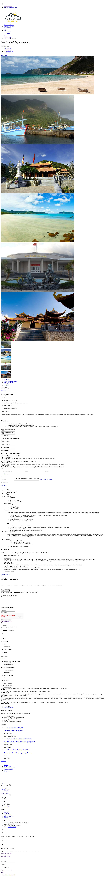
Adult (2, 435)
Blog (5, 29)
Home (5, 35)
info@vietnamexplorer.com (10, 7)
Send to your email (5, 590)
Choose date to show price (46, 479)
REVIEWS (6, 385)
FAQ (5, 770)
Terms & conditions (8, 816)
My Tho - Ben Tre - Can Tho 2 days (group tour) (19, 741)
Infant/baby (3, 447)
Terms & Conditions (9, 769)
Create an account (10, 875)
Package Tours (7, 27)
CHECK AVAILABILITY (10, 381)
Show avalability (4, 450)
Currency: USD (4, 793)
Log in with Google (5, 856)
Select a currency (5, 794)
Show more (3, 485)
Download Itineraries (6, 574)
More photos (4, 55)
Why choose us (7, 766)
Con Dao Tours (7, 37)
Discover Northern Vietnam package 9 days (17, 753)
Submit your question (6, 619)
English (2, 783)
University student (5, 438)
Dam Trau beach (8, 50)
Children (3, 441)
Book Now (3, 390)
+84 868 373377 (8, 6)
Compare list (7, 807)
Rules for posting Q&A (6, 621)
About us (6, 765)
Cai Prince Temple (8, 51)
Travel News (7, 772)
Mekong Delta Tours (9, 26)
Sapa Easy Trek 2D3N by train (13, 730)
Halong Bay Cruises (9, 25)
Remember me (5, 867)
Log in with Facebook (6, 853)
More (5, 30)
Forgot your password (6, 869)
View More (3, 761)
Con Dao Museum (8, 52)
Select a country (4, 785)
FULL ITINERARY (9, 382)
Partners (6, 817)
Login (2, 872)
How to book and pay (9, 767)
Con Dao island (7, 48)
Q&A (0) (6, 384)
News (8, 33)
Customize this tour (8, 707)
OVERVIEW (7, 379)
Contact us (6, 813)
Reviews (9, 31)
